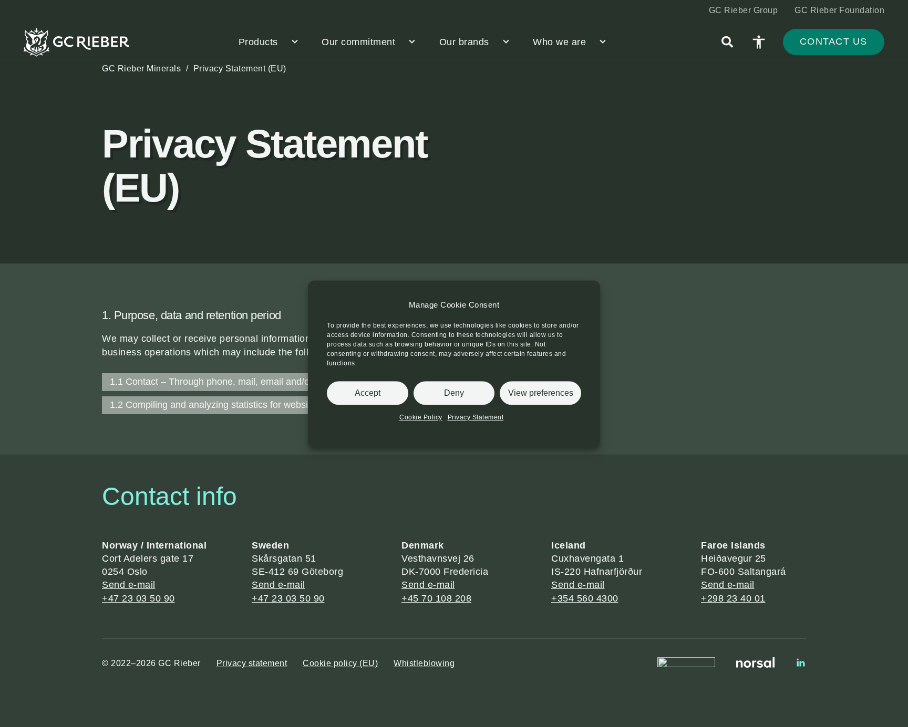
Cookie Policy (420, 417)
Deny (454, 392)
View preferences (540, 392)
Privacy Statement (476, 417)
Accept (367, 392)
